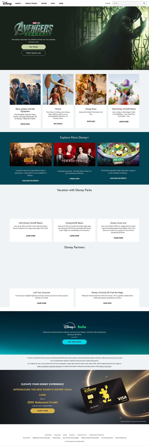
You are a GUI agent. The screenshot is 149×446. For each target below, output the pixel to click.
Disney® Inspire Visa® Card (96, 435)
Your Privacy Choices (107, 438)
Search (144, 3)
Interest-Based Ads (120, 438)
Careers (65, 435)
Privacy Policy (56, 438)
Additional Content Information (41, 438)
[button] (109, 3)
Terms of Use (26, 438)
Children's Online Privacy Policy (90, 438)
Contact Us (72, 435)
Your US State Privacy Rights (71, 438)
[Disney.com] (7, 4)
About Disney (48, 435)
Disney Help (57, 435)
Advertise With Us (82, 435)
